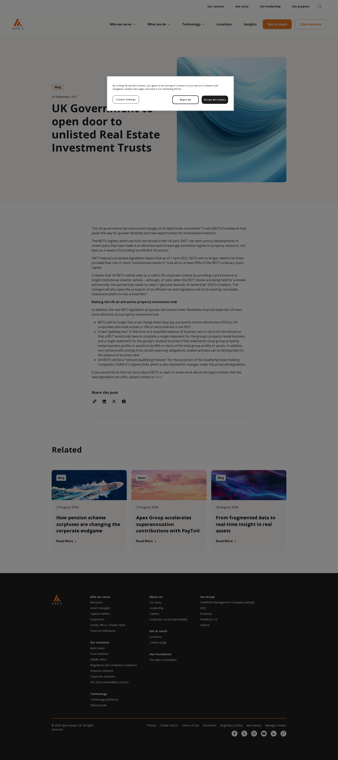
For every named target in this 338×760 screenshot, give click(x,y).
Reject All (185, 99)
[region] (170, 93)
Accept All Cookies (215, 99)
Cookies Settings (126, 99)
